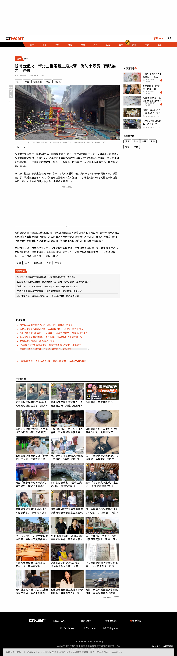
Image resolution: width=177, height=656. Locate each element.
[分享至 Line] (11, 87)
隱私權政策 (60, 652)
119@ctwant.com (77, 360)
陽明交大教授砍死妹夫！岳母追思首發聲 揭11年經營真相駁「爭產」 (32, 430)
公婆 (136, 141)
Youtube (91, 628)
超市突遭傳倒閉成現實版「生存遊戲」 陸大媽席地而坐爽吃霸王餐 (51, 336)
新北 (18, 81)
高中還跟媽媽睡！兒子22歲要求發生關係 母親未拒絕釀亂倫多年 (32, 591)
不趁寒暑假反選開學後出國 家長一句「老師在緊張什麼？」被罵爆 (32, 564)
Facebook (68, 628)
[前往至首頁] (15, 38)
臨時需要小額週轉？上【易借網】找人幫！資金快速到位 (32, 457)
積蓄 (127, 146)
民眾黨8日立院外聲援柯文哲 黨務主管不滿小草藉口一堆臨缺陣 (50, 345)
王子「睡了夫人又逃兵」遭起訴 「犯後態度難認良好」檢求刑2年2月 (102, 484)
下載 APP (158, 38)
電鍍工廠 (37, 81)
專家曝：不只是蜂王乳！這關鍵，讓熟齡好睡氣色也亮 (45, 349)
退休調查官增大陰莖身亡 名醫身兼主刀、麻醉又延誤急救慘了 (67, 403)
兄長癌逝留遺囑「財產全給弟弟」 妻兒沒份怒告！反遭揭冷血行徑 (102, 564)
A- (25, 147)
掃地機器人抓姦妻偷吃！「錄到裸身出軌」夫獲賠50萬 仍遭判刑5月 (102, 430)
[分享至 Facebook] (11, 92)
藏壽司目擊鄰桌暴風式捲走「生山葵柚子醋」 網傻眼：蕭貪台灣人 (51, 328)
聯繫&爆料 (86, 620)
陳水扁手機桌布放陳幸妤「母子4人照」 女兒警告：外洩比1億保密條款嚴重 (102, 510)
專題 (159, 44)
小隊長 (57, 81)
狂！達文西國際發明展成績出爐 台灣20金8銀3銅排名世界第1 (46, 276)
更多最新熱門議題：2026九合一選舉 (37, 340)
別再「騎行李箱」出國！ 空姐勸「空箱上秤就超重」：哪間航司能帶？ (53, 332)
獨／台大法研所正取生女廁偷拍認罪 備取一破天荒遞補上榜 (32, 537)
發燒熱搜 (136, 620)
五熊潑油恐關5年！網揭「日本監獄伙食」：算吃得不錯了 (31, 510)
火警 (48, 81)
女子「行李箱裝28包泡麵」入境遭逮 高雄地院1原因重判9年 (102, 457)
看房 (153, 141)
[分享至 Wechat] (11, 96)
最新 (32, 44)
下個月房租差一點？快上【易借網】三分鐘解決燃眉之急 (67, 430)
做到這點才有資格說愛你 (99, 402)
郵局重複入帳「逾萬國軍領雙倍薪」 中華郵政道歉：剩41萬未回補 (48, 296)
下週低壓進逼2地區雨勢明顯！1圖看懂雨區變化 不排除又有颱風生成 (49, 291)
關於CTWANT (60, 620)
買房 (127, 141)
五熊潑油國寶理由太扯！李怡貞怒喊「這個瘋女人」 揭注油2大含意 (67, 591)
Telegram (112, 628)
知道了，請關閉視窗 (163, 646)
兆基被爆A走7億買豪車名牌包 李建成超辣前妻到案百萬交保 (67, 510)
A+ (18, 147)
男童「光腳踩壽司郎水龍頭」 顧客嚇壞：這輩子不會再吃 (32, 484)
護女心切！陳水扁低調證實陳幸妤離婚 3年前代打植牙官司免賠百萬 (67, 457)
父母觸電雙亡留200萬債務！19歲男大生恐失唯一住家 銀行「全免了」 (67, 564)
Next (10, 102)
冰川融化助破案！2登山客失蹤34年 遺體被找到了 (66, 484)
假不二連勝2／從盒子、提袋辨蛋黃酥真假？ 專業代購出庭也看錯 (102, 537)
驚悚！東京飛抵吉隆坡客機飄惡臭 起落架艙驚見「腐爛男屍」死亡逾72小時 (102, 591)
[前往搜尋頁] (169, 38)
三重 (27, 81)
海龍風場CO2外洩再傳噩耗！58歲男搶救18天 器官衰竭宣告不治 (47, 286)
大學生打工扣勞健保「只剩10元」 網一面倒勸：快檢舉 (46, 324)
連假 (136, 146)
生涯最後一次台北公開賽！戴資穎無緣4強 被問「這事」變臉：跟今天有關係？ (54, 281)
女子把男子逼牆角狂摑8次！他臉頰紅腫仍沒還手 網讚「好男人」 (31, 403)
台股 (144, 141)
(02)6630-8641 (43, 360)
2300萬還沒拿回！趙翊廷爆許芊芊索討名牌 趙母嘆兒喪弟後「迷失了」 (67, 537)
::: (17, 48)
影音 (147, 44)
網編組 (23, 75)
